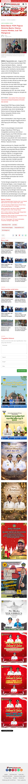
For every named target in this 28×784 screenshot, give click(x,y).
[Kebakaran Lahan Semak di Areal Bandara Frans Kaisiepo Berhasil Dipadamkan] (7, 274)
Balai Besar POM (6, 224)
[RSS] (21, 770)
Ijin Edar (15, 224)
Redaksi (15, 778)
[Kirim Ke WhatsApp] (25, 235)
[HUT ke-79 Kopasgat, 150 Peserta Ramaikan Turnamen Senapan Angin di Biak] (21, 274)
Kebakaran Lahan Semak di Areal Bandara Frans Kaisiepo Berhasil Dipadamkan (14, 216)
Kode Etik (21, 774)
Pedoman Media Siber (19, 776)
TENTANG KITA (13, 774)
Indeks (6, 774)
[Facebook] (7, 770)
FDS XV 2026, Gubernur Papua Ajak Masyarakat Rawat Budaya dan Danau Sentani (13, 212)
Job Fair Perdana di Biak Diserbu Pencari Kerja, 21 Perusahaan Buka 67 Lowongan (13, 205)
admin (5, 35)
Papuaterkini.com (19, 227)
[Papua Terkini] (12, 4)
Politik (11, 23)
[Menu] (2, 4)
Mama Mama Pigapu (7, 227)
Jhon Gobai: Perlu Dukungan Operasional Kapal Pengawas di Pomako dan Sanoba (13, 100)
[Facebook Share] (13, 235)
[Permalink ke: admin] (2, 36)
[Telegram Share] (22, 235)
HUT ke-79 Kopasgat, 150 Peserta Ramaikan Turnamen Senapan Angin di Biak (12, 219)
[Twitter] (10, 770)
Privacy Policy (7, 778)
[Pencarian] (26, 4)
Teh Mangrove (5, 230)
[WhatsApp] (18, 770)
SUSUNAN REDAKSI (7, 776)
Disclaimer (21, 778)
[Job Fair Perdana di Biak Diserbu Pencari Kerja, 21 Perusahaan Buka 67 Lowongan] (21, 245)
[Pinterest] (13, 770)
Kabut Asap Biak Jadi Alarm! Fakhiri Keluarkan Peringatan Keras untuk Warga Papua (13, 209)
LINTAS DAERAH (5, 23)
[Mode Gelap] (23, 4)
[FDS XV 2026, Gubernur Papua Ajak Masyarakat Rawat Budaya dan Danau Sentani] (21, 259)
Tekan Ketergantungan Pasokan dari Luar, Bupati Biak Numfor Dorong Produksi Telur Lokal (14, 202)
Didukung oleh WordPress (9, 780)
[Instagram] (15, 770)
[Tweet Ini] (16, 235)
